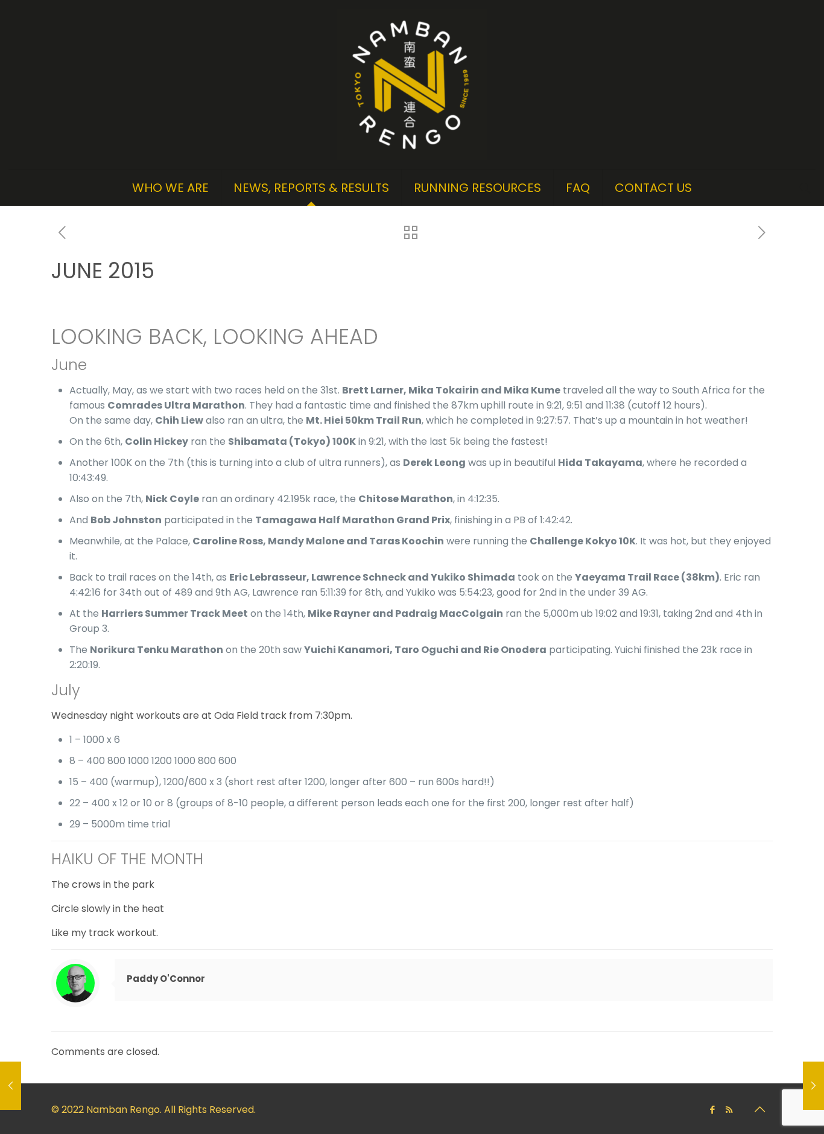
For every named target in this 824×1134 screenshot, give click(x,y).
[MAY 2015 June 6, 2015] (10, 1086)
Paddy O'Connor (166, 978)
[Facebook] (712, 1109)
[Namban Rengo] (412, 84)
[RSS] (729, 1109)
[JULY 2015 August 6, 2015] (813, 1086)
